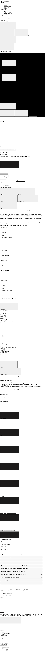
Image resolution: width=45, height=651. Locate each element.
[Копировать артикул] (7, 152)
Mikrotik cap (9, 615)
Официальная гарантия (21, 201)
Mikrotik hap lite (27, 615)
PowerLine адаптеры (7, 88)
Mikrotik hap (22, 614)
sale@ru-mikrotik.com (3, 21)
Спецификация (20, 194)
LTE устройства (6, 87)
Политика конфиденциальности (20, 181)
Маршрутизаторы (6, 81)
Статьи (3, 101)
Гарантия (5, 8)
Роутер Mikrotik (27, 614)
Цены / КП (5, 5)
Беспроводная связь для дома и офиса (9, 84)
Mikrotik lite (37, 614)
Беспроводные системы (7, 83)
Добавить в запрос (3, 167)
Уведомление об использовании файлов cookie (9, 640)
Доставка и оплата (6, 7)
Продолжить (2, 612)
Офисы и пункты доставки (7, 12)
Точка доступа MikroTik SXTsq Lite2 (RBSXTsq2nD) (9, 614)
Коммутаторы (6, 82)
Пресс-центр (4, 15)
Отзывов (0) (2, 201)
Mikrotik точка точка (4, 615)
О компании (4, 9)
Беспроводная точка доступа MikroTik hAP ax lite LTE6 (8, 513)
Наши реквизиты (4, 635)
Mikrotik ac (34, 614)
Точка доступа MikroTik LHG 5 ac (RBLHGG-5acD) (7, 530)
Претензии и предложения (8, 13)
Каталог (16, 73)
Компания (3, 99)
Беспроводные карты (18, 84)
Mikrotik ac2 (35, 615)
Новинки (5, 85)
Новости (5, 16)
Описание (2, 194)
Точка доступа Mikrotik (14, 615)
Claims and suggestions (7, 14)
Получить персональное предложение (6, 187)
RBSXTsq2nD (18, 614)
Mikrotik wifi (30, 614)
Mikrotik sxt (23, 615)
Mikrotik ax (31, 615)
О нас (5, 10)
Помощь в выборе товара (7, 6)
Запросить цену (4, 17)
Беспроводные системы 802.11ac (26, 84)
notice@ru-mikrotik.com (3, 645)
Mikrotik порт (20, 615)
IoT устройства (6, 86)
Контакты (5, 11)
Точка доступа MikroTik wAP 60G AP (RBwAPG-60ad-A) (8, 496)
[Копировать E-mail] (9, 18)
